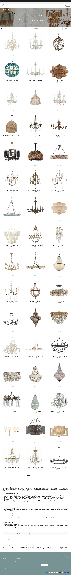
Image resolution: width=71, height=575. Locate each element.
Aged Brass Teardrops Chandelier (35, 467)
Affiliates (68, 6)
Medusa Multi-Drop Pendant (59, 245)
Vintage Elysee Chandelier (59, 135)
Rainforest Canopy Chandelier (11, 328)
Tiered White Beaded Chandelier (12, 245)
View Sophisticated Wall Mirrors (9, 539)
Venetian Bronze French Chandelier (35, 217)
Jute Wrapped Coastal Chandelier (12, 272)
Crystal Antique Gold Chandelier (12, 467)
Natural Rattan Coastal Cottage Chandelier (35, 108)
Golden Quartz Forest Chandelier (35, 356)
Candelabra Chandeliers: (8, 497)
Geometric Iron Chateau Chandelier (59, 356)
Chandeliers (10, 9)
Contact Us (4, 558)
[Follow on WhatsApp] (10, 568)
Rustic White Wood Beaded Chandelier (35, 301)
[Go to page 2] (42, 474)
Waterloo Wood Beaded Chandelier (35, 190)
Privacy (3, 561)
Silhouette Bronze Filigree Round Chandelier (35, 439)
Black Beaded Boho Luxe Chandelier (11, 162)
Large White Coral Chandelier (11, 356)
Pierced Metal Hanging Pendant (35, 328)
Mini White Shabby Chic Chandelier (35, 52)
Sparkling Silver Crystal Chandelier (59, 411)
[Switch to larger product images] (1, 28)
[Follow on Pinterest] (7, 568)
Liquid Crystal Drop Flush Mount (59, 328)
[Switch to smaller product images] (3, 28)
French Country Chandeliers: (9, 495)
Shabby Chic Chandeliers (8, 500)
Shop (6, 9)
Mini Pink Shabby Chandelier (59, 107)
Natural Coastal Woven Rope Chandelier (12, 135)
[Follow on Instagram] (5, 568)
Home (3, 9)
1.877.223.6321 (5, 2)
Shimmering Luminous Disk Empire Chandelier (59, 273)
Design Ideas (57, 2)
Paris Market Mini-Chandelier (35, 135)
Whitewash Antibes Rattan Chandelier (59, 217)
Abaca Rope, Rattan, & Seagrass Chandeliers (11, 504)
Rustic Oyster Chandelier (59, 301)
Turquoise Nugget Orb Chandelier (12, 80)
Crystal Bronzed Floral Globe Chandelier (59, 52)
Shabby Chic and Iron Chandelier (12, 301)
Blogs (29, 561)
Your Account (4, 556)
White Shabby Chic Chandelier (35, 80)
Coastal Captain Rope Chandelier (35, 272)
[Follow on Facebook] (2, 568)
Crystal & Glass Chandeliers (9, 507)
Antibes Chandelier (59, 80)
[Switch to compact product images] (5, 28)
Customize (17, 561)
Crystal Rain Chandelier (12, 411)
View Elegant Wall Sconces (8, 538)
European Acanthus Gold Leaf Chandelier (35, 245)
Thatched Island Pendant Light (35, 162)
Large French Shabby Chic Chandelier (59, 190)
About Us (29, 556)
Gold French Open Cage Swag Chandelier (11, 190)
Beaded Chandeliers (7, 502)
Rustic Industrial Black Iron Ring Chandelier (59, 468)
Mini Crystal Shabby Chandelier (12, 107)
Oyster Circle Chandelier (59, 162)
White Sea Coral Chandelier (12, 52)
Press (64, 2)
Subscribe (44, 564)
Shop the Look (17, 556)
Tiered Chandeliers (7, 509)
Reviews (61, 2)
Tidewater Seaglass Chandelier (12, 217)
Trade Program (17, 558)
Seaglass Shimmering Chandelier (36, 411)
